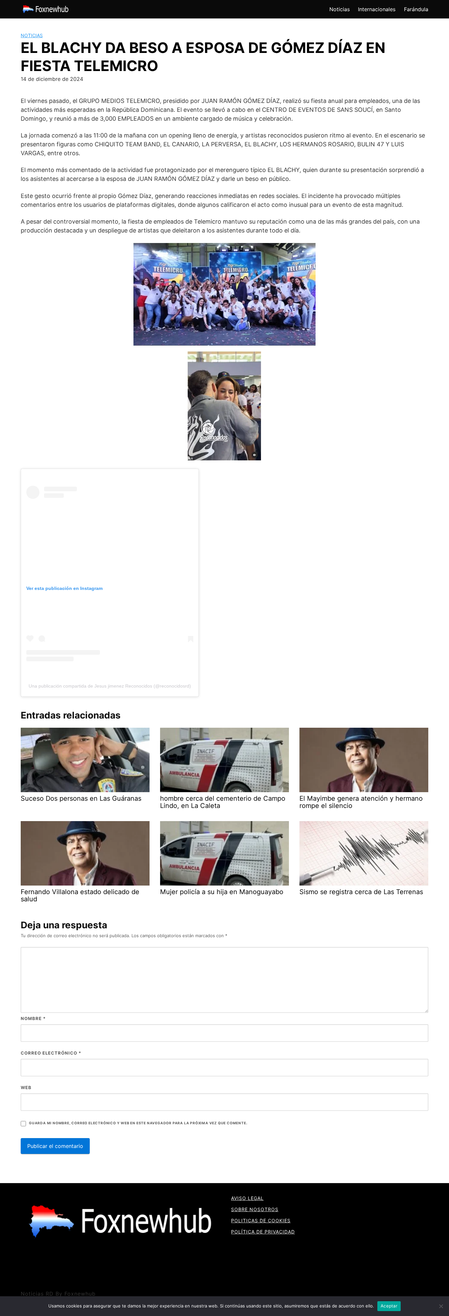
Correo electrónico (51, 1053)
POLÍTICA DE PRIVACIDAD (263, 1231)
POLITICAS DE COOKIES (261, 1220)
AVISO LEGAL (247, 1198)
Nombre (33, 1018)
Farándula (416, 9)
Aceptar (389, 1305)
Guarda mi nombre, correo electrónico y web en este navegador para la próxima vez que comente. (138, 1123)
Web (26, 1087)
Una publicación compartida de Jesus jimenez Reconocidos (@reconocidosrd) (110, 686)
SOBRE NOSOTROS (254, 1209)
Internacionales (376, 9)
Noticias (339, 9)
